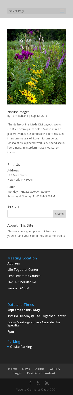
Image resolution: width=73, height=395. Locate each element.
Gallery (55, 369)
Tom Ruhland (19, 115)
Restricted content (41, 373)
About (40, 369)
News (26, 369)
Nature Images (18, 112)
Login (17, 373)
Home (12, 369)
